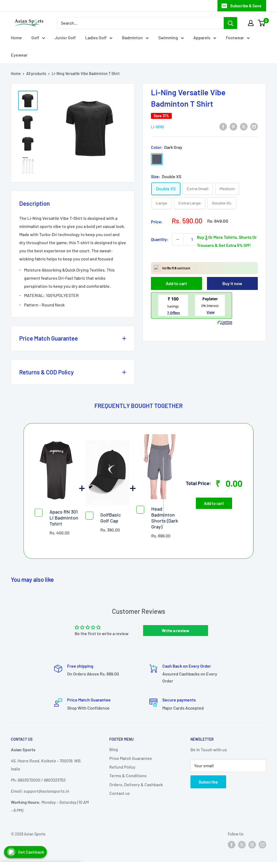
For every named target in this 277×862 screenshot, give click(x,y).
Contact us (119, 793)
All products (36, 73)
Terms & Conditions (128, 775)
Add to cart (176, 283)
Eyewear (19, 54)
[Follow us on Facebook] (231, 844)
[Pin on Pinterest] (233, 126)
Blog (113, 749)
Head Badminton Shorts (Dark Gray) (164, 518)
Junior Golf (65, 37)
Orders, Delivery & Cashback (136, 784)
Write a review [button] (175, 630)
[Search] (230, 23)
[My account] (250, 23)
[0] (261, 23)
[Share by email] (254, 126)
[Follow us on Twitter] (242, 844)
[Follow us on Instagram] (262, 844)
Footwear (235, 37)
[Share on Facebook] (223, 126)
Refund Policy (122, 766)
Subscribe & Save (245, 5)
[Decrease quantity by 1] (177, 239)
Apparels (201, 37)
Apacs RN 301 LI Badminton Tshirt (64, 518)
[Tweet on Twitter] (244, 126)
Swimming (168, 37)
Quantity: (160, 239)
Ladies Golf (96, 37)
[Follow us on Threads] (252, 844)
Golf (35, 37)
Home (16, 37)
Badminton (132, 37)
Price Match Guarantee (130, 758)
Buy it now (232, 283)
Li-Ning (157, 127)
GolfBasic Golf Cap (110, 518)
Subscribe (208, 781)
